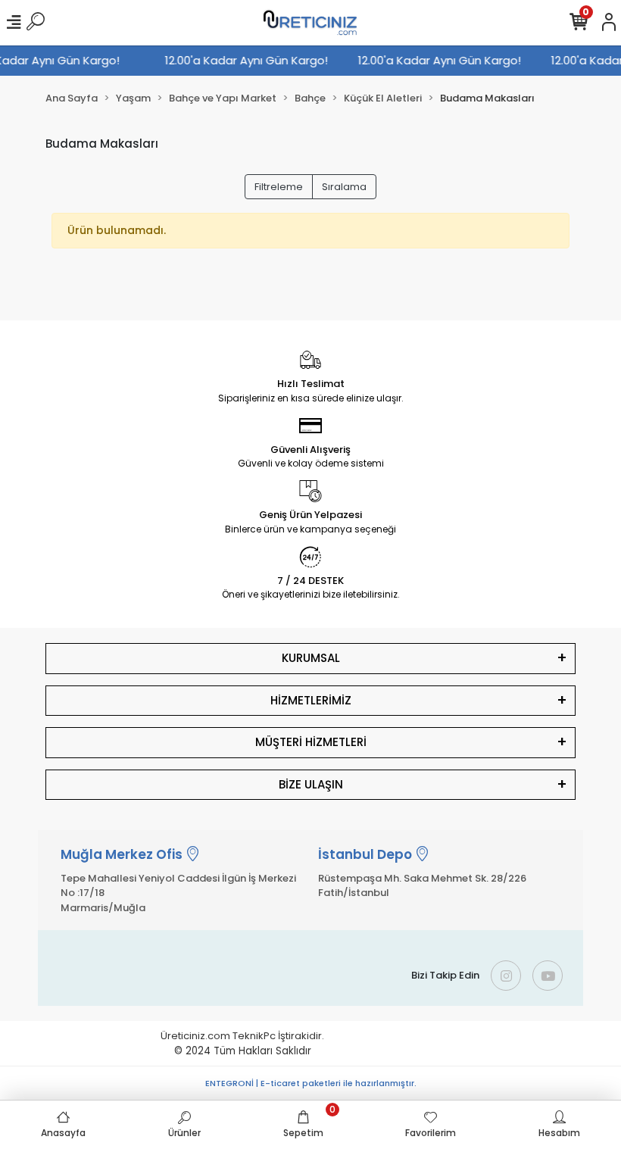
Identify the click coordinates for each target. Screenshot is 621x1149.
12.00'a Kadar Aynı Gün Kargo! (249, 60)
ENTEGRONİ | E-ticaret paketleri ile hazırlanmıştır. (311, 1083)
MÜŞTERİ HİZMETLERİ (311, 742)
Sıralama (344, 187)
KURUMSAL (311, 658)
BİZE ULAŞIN (311, 784)
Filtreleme (278, 187)
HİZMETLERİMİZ (310, 700)
